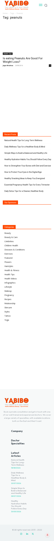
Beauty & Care (11, 237)
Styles (7, 311)
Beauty (7, 233)
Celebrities (9, 241)
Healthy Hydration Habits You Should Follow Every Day (27, 159)
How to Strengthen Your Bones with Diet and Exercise (27, 166)
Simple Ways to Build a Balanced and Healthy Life (25, 153)
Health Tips (8, 54)
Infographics (10, 282)
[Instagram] (21, 534)
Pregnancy (9, 295)
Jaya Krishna (8, 65)
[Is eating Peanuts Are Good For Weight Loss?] (27, 38)
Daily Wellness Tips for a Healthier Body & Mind (24, 147)
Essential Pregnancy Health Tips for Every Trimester (27, 185)
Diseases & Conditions (14, 249)
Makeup (8, 291)
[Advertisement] (27, 99)
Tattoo (7, 315)
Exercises (8, 253)
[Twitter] (33, 534)
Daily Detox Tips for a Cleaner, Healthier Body (23, 191)
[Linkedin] (27, 534)
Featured (8, 258)
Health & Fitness (11, 270)
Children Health (11, 245)
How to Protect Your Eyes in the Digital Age (23, 172)
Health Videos (10, 278)
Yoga (6, 320)
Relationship (9, 303)
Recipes (7, 299)
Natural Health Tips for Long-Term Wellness (23, 140)
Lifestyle (8, 287)
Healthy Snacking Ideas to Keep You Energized (24, 178)
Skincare (8, 307)
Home (5, 13)
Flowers (7, 262)
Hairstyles (8, 266)
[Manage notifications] (47, 535)
